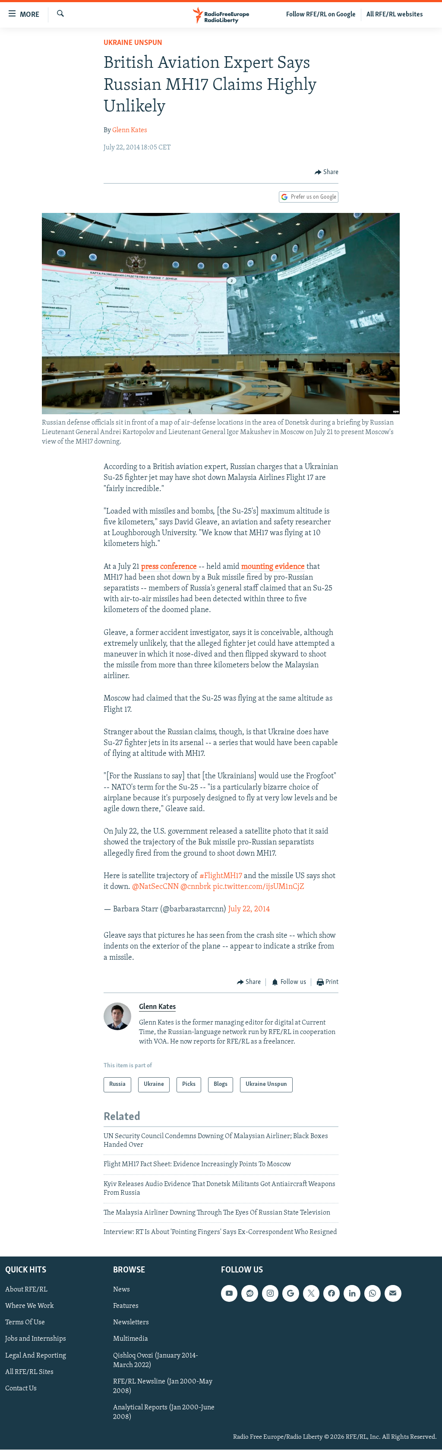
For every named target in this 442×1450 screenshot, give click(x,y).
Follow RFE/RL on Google (321, 14)
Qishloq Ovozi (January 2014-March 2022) (155, 1360)
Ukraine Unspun (133, 43)
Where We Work (29, 1306)
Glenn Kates (129, 130)
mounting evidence (273, 567)
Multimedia (130, 1339)
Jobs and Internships (35, 1339)
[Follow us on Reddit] (249, 1293)
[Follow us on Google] (290, 1293)
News (121, 1290)
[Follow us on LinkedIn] (352, 1293)
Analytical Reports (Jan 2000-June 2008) (164, 1412)
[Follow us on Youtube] (229, 1293)
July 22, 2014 (249, 910)
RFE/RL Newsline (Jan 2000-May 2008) (162, 1386)
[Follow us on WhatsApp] (372, 1293)
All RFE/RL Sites (29, 1372)
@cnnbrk (195, 887)
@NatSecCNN (155, 887)
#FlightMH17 (220, 876)
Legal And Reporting (35, 1355)
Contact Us (21, 1388)
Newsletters (131, 1323)
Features (126, 1306)
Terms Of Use (25, 1323)
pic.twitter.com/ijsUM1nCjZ (258, 887)
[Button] (327, 172)
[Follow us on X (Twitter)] (311, 1293)
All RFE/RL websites (394, 14)
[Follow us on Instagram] (270, 1293)
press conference (169, 567)
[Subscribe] (393, 1293)
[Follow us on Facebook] (331, 1293)
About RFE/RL (26, 1290)
